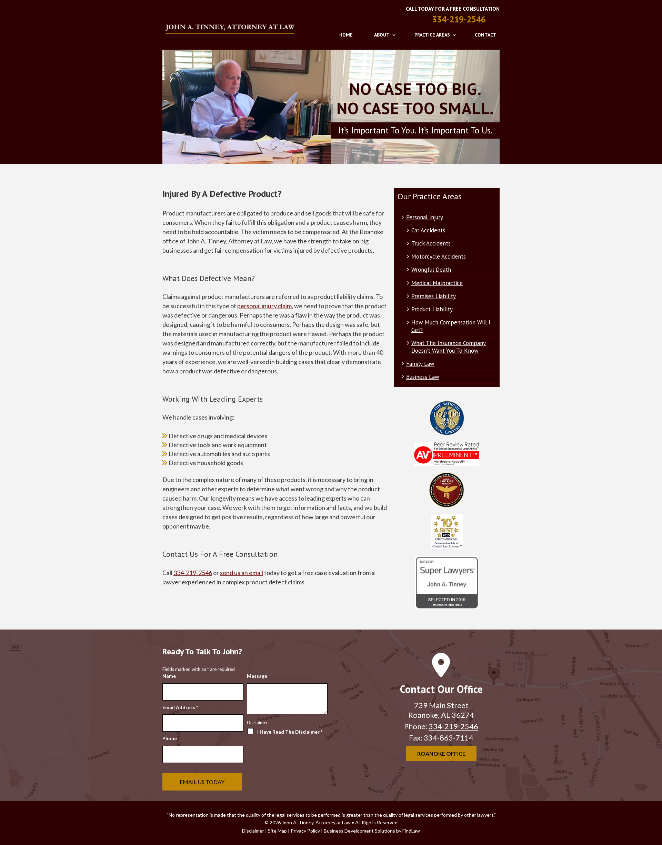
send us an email (241, 572)
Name (169, 676)
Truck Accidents (431, 243)
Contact (485, 35)
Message (257, 676)
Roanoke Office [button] (441, 753)
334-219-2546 (459, 19)
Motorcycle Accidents (438, 256)
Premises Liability (433, 296)
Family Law (420, 364)
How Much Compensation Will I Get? (450, 326)
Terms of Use (330, 769)
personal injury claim (264, 306)
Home (346, 35)
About (382, 35)
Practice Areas (432, 35)
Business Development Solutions (359, 831)
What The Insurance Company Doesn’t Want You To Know (448, 346)
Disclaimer (257, 722)
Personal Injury (424, 217)
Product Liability (432, 309)
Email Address (180, 707)
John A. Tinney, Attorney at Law (316, 822)
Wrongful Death (431, 269)
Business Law (422, 377)
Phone (169, 738)
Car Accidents (428, 230)
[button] (655, 795)
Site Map (277, 831)
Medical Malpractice (437, 283)
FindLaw (411, 831)
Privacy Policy (362, 769)
